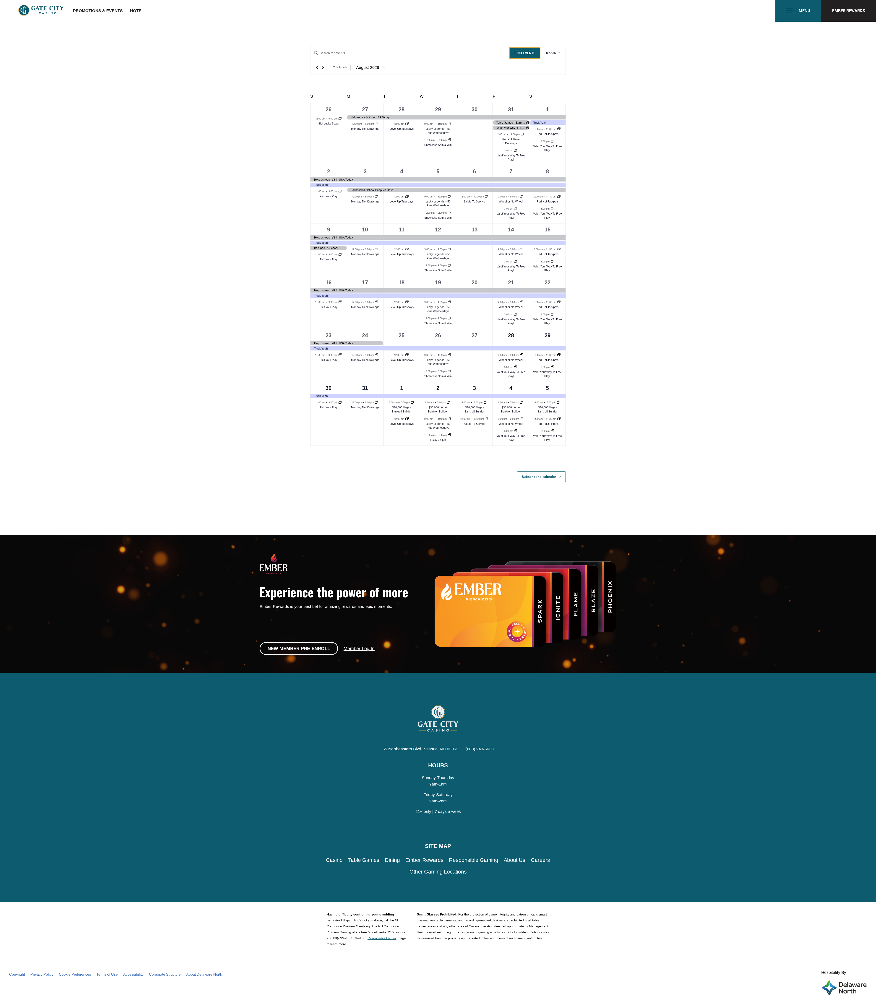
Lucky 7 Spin (438, 440)
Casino (334, 860)
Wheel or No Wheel (511, 201)
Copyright (17, 974)
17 (365, 282)
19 (438, 282)
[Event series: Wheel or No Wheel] (521, 196)
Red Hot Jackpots (547, 134)
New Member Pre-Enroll (299, 648)
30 (474, 109)
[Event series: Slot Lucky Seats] (340, 118)
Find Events (524, 53)
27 (365, 109)
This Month (340, 67)
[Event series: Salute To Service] (486, 196)
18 (401, 282)
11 (401, 229)
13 (474, 229)
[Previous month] (317, 67)
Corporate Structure (165, 974)
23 (328, 335)
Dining (392, 860)
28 (401, 109)
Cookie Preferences (75, 974)
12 (438, 229)
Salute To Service (474, 201)
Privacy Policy (41, 974)
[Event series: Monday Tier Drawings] (376, 123)
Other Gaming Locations (438, 872)
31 (511, 109)
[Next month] (323, 67)
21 (511, 282)
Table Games (363, 860)
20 (474, 282)
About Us (514, 860)
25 (401, 335)
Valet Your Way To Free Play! (547, 148)
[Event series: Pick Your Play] (340, 191)
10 (365, 229)
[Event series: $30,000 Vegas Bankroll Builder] (412, 402)
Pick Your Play (328, 196)
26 (328, 109)
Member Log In (359, 648)
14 (511, 229)
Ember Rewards (424, 860)
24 (365, 335)
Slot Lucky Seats (328, 123)
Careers (540, 860)
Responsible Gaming (473, 860)
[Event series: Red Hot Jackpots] (559, 129)
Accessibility (133, 974)
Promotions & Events (98, 10)
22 (547, 282)
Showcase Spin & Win (438, 145)
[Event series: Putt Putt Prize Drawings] (522, 134)
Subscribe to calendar (539, 476)
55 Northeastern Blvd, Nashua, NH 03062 (420, 749)
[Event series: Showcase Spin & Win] (449, 139)
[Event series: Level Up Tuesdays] (407, 123)
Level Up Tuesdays (402, 128)
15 (547, 229)
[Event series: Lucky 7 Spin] (449, 435)
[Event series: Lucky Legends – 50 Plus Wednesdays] (449, 123)
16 (328, 282)
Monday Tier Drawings (365, 128)
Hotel (137, 10)
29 (438, 109)
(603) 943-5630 (480, 749)
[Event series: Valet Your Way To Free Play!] (515, 150)
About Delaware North (204, 974)
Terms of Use (107, 974)
